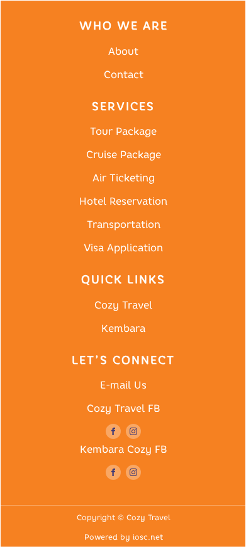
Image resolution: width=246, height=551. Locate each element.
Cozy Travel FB (123, 408)
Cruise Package (123, 155)
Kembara (123, 328)
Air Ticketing (123, 178)
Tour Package (123, 131)
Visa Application (123, 248)
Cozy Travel (123, 305)
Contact (123, 75)
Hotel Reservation (123, 201)
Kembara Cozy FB (123, 449)
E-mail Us (123, 385)
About (123, 51)
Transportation (123, 224)
